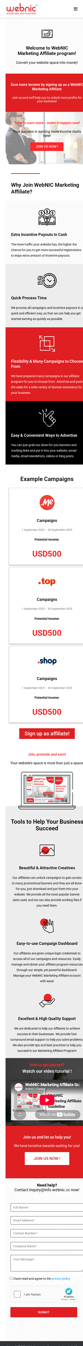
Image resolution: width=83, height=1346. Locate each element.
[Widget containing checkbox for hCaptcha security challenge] (43, 1294)
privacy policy (61, 1278)
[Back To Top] (72, 1335)
